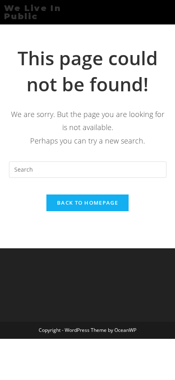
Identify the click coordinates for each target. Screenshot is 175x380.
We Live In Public (32, 12)
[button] (105, 12)
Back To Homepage (87, 202)
